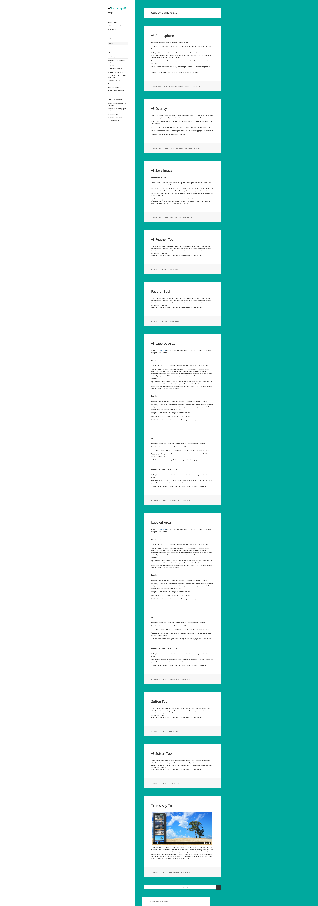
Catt (166, 86)
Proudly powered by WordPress (158, 902)
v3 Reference (112, 29)
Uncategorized (195, 86)
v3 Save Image (161, 170)
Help (110, 12)
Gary (165, 269)
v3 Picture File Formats (115, 69)
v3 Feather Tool (162, 239)
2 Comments (186, 500)
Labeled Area (161, 522)
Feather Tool (160, 291)
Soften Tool (159, 701)
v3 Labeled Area (163, 343)
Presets (163, 350)
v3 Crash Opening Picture (116, 72)
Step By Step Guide (176, 217)
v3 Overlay (159, 108)
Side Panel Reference (183, 86)
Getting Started (112, 22)
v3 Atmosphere (162, 35)
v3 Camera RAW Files (114, 81)
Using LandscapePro (114, 87)
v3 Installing (111, 57)
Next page (218, 887)
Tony (165, 321)
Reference (117, 114)
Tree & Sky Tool (162, 805)
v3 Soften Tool (161, 753)
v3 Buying (111, 65)
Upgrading (111, 84)
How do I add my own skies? (116, 90)
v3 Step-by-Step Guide (114, 26)
